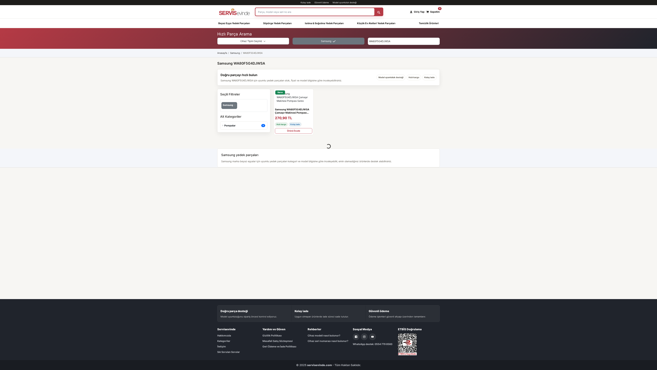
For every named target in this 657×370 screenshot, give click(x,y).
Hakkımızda (224, 335)
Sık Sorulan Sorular (228, 351)
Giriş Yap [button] (419, 11)
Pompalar (230, 125)
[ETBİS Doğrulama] (407, 344)
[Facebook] (356, 337)
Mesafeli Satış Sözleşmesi (277, 341)
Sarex (280, 92)
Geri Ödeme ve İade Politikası (279, 346)
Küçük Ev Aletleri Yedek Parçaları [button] (376, 23)
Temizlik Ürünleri (429, 23)
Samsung (326, 41)
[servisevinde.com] (234, 12)
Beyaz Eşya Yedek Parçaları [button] (234, 23)
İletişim (221, 346)
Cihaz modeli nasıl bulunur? (324, 335)
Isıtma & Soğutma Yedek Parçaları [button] (324, 23)
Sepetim (435, 11)
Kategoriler (223, 341)
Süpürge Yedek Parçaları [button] (277, 23)
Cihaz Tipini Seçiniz (251, 41)
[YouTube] (372, 337)
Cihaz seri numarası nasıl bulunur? (328, 341)
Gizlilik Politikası (272, 335)
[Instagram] (364, 337)
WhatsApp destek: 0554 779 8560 (372, 344)
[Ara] (379, 12)
